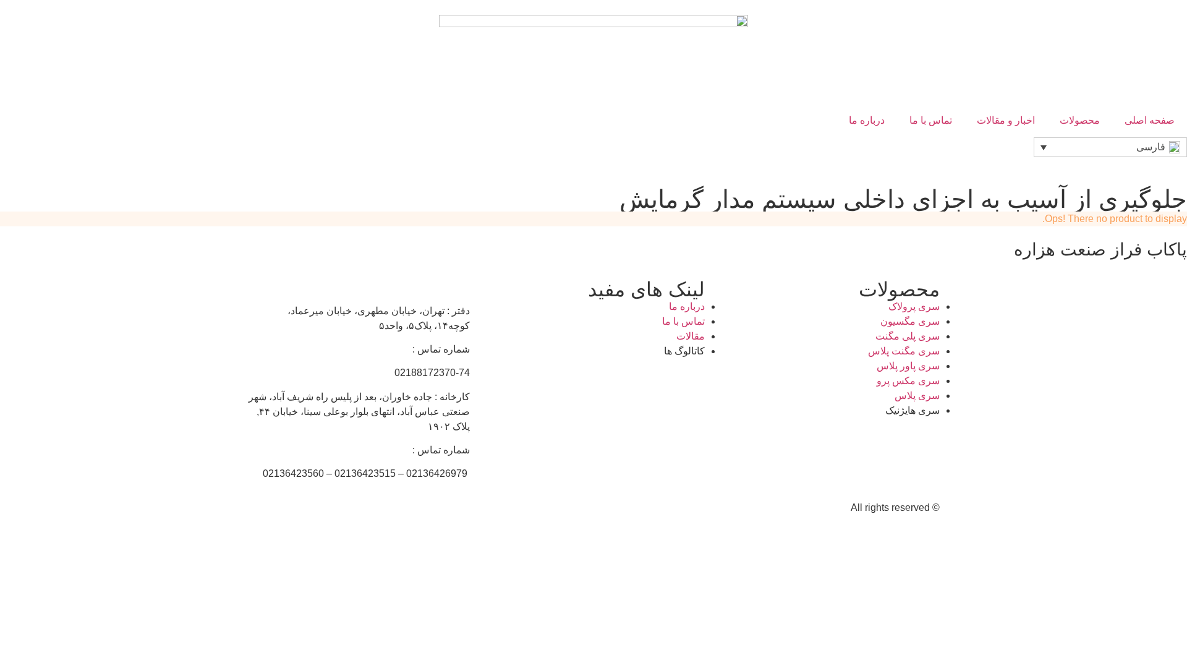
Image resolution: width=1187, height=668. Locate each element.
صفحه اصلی (1150, 120)
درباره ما (867, 120)
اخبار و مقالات (1006, 120)
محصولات (1080, 120)
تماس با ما (930, 120)
